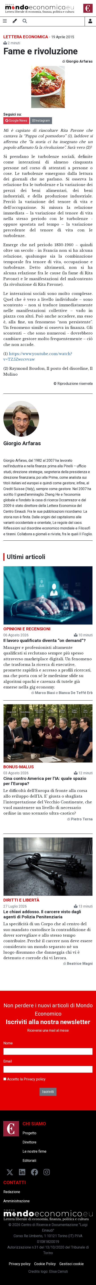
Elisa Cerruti (58, 1271)
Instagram (42, 120)
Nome (8, 1043)
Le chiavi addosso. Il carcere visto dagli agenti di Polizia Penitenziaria (42, 914)
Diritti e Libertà (21, 900)
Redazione (11, 1192)
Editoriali (29, 1160)
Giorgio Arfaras (22, 443)
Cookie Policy (45, 1264)
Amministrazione (16, 1201)
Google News (17, 120)
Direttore (29, 1142)
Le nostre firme (34, 1151)
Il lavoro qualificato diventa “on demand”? (44, 640)
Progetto (29, 1133)
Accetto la (26, 1079)
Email (7, 1061)
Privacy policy (35, 1079)
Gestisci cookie (71, 1264)
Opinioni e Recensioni (26, 628)
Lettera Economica (25, 36)
